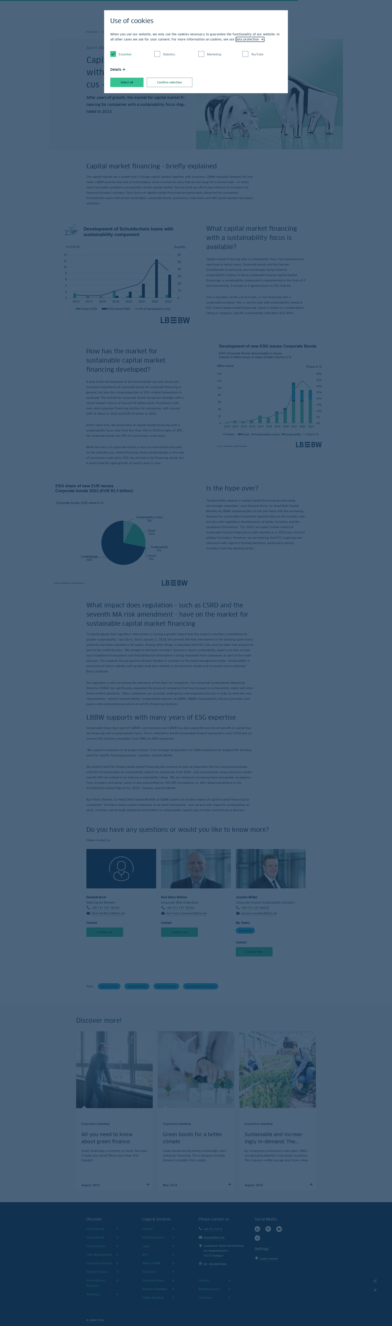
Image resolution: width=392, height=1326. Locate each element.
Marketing (214, 54)
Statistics (169, 54)
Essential (125, 54)
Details (115, 69)
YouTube (257, 54)
